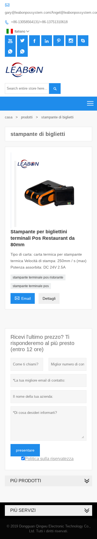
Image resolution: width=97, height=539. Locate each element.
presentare (25, 450)
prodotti (27, 117)
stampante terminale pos (31, 286)
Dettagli (49, 298)
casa (8, 117)
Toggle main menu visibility (90, 103)
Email (23, 298)
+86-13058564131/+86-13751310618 (39, 22)
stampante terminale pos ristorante (38, 277)
